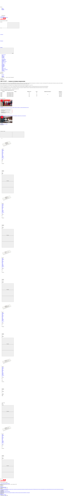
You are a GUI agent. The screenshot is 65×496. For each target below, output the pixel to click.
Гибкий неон (3, 67)
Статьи (12, 492)
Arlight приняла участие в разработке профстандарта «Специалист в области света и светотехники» (13, 115)
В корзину (8, 289)
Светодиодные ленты (3, 489)
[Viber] (28, 130)
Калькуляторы (18, 492)
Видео (3, 492)
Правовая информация (3, 487)
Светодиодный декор (55, 489)
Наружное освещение (3, 65)
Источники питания (3, 56)
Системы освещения (3, 64)
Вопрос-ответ (15, 492)
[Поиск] (13, 25)
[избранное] (8, 190)
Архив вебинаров (9, 492)
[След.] (18, 135)
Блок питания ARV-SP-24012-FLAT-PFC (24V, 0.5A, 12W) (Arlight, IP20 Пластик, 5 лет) (3, 154)
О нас (2, 8)
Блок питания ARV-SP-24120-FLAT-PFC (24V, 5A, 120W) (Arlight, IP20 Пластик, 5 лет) (3, 439)
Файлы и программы (27, 492)
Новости (6, 491)
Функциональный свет (30, 489)
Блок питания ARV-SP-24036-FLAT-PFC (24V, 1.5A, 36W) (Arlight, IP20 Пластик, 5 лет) (3, 263)
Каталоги (1, 492)
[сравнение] (8, 184)
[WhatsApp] (40, 130)
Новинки (3, 74)
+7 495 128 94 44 (2, 483)
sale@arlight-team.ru (7, 483)
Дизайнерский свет (35, 489)
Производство (3, 491)
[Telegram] (51, 130)
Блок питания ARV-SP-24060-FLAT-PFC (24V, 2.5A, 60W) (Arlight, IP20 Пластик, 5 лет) (3, 318)
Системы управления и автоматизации (16, 489)
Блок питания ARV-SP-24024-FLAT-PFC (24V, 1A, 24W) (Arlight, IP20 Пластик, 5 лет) (3, 209)
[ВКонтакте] (6, 130)
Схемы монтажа (22, 492)
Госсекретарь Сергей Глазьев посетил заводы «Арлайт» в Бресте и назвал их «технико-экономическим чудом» (14, 107)
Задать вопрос (2, 79)
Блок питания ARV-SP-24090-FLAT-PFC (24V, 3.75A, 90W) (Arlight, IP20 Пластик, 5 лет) (3, 372)
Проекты (3, 9)
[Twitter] (17, 130)
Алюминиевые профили (4, 60)
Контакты (6, 17)
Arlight (5, 495)
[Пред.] (6, 135)
